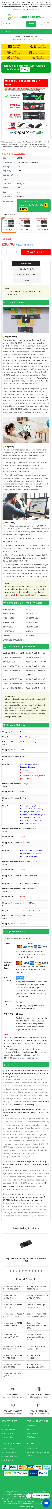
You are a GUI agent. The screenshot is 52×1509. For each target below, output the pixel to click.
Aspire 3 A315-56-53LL (35, 688)
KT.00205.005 (8, 618)
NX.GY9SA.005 (9, 609)
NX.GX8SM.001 (9, 662)
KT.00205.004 (32, 618)
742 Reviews (19, 153)
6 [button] (26, 1271)
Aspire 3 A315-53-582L (35, 657)
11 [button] (41, 1271)
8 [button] (32, 1271)
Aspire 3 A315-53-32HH (12, 683)
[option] (26, 103)
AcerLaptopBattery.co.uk (29, 1492)
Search (31, 23)
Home (17, 36)
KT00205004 (8, 631)
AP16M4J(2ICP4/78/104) (13, 640)
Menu (7, 31)
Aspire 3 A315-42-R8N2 (13, 688)
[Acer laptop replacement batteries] (26, 16)
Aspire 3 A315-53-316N (12, 679)
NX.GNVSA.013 (32, 627)
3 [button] (16, 1271)
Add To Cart (37, 251)
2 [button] (13, 1271)
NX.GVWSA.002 (9, 622)
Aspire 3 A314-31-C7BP (36, 662)
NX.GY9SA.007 (9, 614)
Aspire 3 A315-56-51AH (35, 653)
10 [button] (38, 1271)
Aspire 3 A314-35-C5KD (13, 666)
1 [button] (10, 1271)
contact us (28, 573)
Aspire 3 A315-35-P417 (35, 679)
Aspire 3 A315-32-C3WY (36, 666)
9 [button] (35, 1271)
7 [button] (29, 1271)
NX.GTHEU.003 (32, 635)
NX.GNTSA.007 (32, 614)
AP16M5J (6, 635)
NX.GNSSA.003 (32, 609)
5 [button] (23, 1271)
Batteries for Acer (30, 36)
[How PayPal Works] (38, 1473)
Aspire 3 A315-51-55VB (35, 683)
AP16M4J (30, 631)
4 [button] (19, 1271)
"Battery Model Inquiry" (26, 595)
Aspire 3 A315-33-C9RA (13, 670)
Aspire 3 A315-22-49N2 (13, 657)
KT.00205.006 (32, 622)
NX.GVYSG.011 (8, 627)
